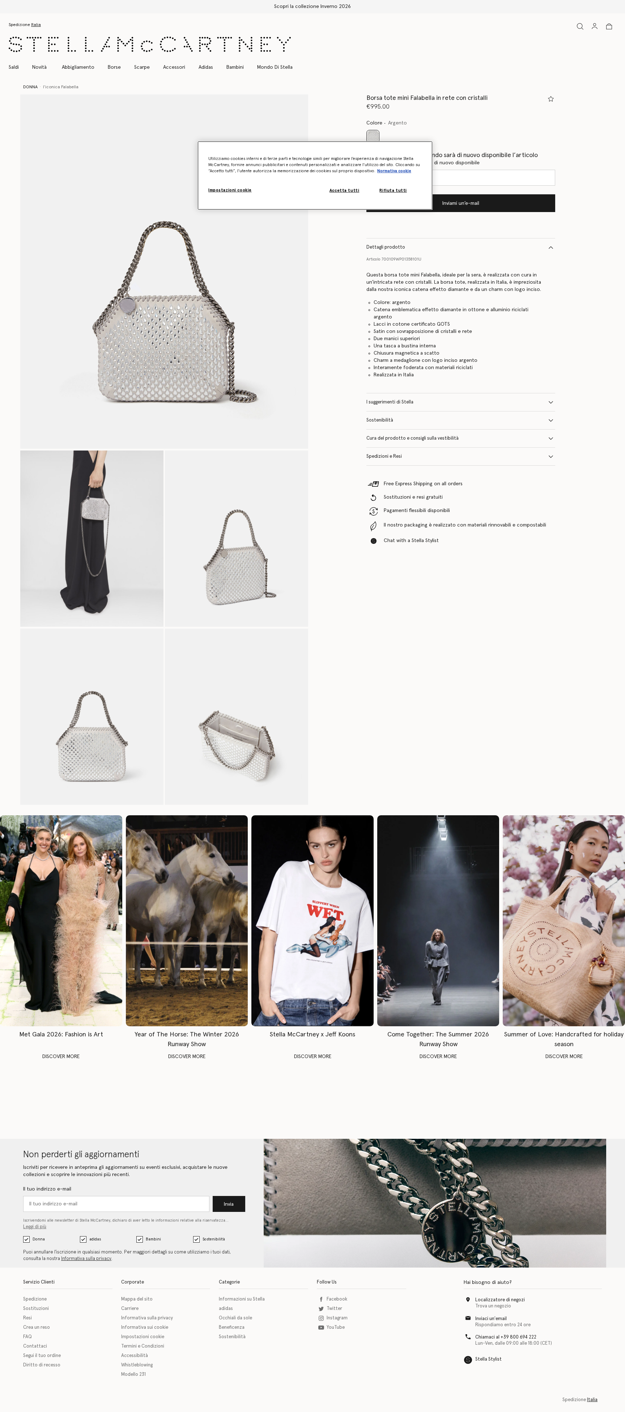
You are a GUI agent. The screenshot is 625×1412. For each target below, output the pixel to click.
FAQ (27, 1337)
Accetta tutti (344, 191)
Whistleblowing (137, 1365)
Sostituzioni (36, 1308)
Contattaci (35, 1346)
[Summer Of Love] (564, 920)
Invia (229, 1204)
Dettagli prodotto (385, 247)
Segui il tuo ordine (42, 1355)
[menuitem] (39, 67)
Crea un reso (36, 1327)
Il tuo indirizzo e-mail (47, 1189)
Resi (27, 1318)
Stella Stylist (488, 1359)
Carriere (130, 1308)
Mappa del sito (137, 1299)
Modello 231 (133, 1374)
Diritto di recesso (41, 1365)
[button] (164, 271)
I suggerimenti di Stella (389, 402)
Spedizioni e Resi (384, 456)
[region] (315, 175)
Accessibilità (134, 1355)
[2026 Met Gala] (61, 920)
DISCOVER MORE (61, 1056)
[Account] (594, 26)
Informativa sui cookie (144, 1327)
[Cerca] (580, 26)
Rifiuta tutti (393, 191)
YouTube (336, 1327)
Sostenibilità (379, 420)
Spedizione (35, 1299)
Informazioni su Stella (242, 1299)
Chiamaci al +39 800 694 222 (505, 1337)
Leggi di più (34, 1227)
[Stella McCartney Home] (150, 44)
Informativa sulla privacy (86, 1258)
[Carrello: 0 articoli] (609, 26)
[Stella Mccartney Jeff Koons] (312, 920)
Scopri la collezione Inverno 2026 (312, 6)
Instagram (337, 1318)
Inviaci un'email (491, 1318)
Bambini (153, 1239)
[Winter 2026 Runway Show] (187, 920)
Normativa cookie (394, 171)
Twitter (334, 1308)
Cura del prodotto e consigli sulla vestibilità (412, 438)
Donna (39, 1239)
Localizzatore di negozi (500, 1300)
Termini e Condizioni (142, 1346)
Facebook (337, 1299)
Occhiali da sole (235, 1318)
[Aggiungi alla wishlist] (551, 98)
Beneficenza (232, 1327)
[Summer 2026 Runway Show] (438, 920)
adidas (95, 1239)
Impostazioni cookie (142, 1337)
